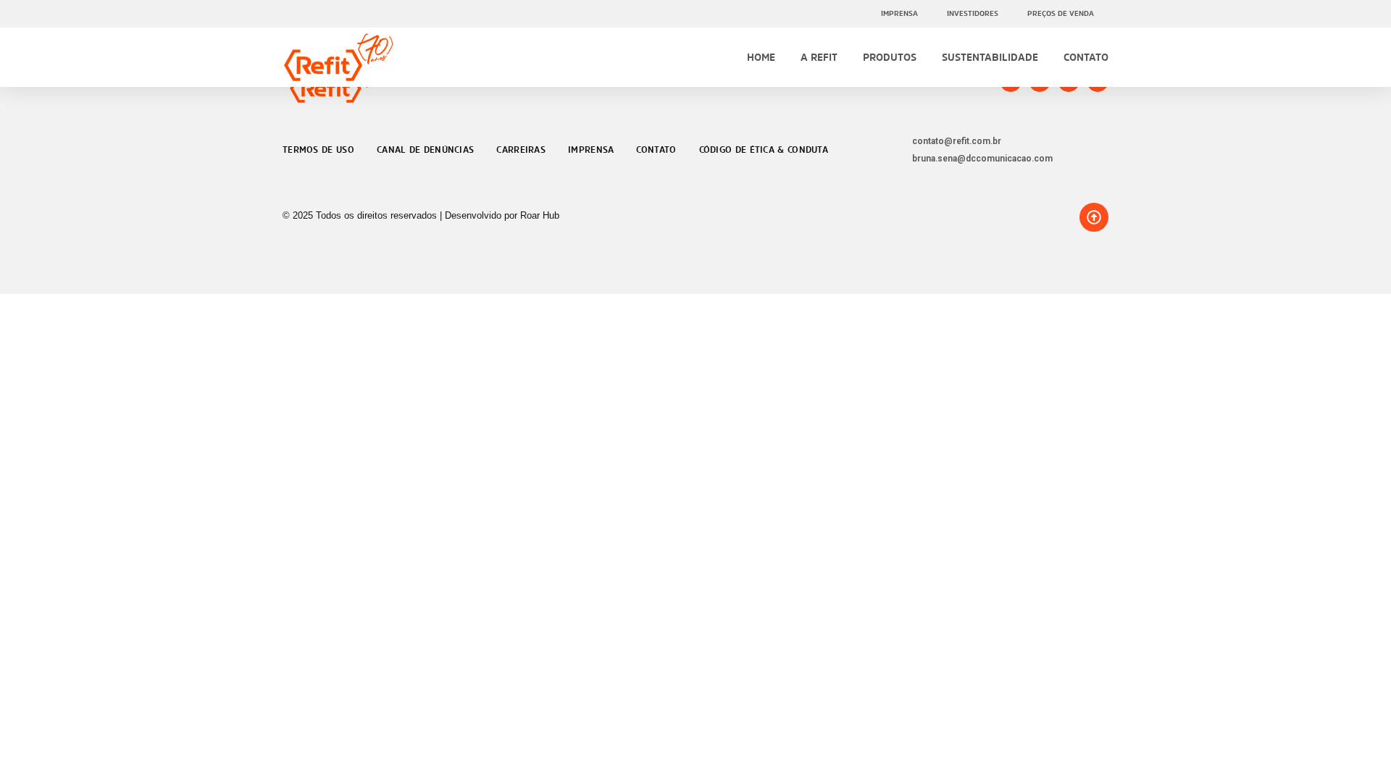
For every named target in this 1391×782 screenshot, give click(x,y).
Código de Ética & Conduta (764, 150)
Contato (1086, 57)
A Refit (819, 57)
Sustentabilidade (990, 57)
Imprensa (899, 13)
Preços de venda (1060, 13)
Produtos (889, 57)
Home (761, 57)
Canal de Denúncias (425, 150)
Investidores (972, 13)
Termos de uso (318, 150)
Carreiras (521, 150)
